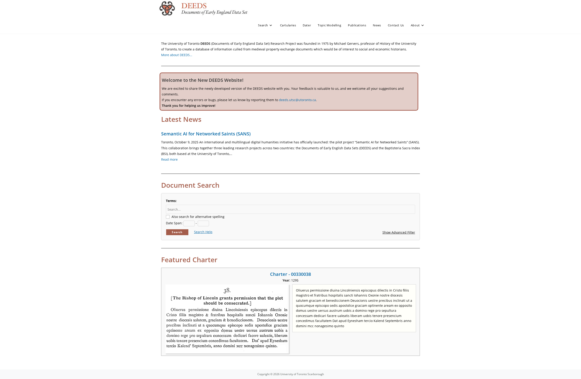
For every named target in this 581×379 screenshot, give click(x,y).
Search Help (203, 232)
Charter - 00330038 (290, 274)
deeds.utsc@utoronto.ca (297, 100)
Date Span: (174, 223)
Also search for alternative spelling (198, 216)
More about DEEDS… (176, 55)
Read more (169, 159)
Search (177, 232)
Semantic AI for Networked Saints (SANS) (206, 134)
